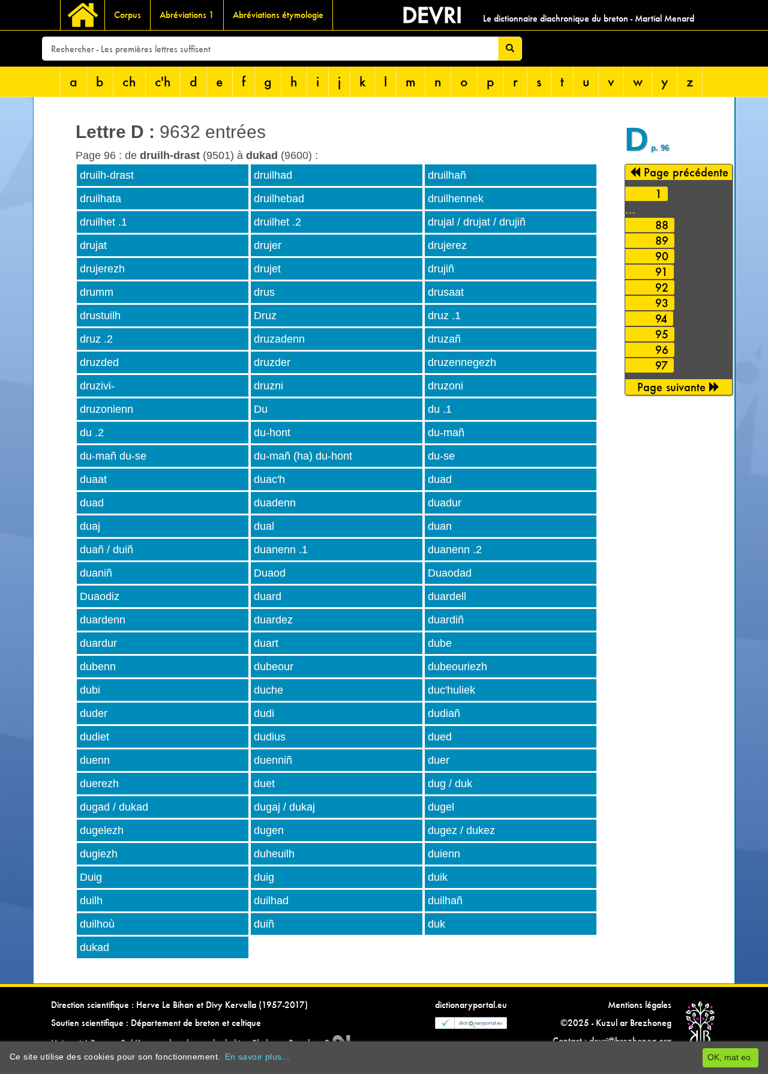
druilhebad (279, 199)
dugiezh (99, 854)
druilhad (273, 175)
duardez (273, 620)
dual (264, 526)
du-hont (272, 433)
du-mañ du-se (113, 456)
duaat (93, 479)
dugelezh (102, 830)
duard (267, 596)
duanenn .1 (281, 550)
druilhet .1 (103, 222)
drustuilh (100, 316)
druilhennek (456, 199)
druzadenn (279, 339)
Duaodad (450, 573)
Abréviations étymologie (278, 14)
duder (93, 713)
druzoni (445, 386)
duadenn (275, 503)
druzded (99, 362)
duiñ (264, 924)
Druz (265, 316)
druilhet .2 (277, 222)
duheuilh (274, 854)
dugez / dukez (461, 830)
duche (268, 690)
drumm (96, 292)
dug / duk (450, 784)
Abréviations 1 (187, 14)
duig (264, 877)
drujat (93, 245)
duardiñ (446, 620)
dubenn (98, 667)
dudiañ (444, 713)
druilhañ (447, 175)
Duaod (270, 573)
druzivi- (97, 386)
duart (266, 643)
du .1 (440, 409)
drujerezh (102, 269)
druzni (268, 386)
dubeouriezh (457, 667)
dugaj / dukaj (284, 807)
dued (440, 737)
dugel (441, 807)
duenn (95, 760)
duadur (444, 503)
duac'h (269, 479)
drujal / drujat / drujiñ (477, 222)
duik (438, 877)
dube (440, 643)
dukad (94, 947)
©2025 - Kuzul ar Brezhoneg (615, 1022)
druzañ (444, 339)
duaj (90, 526)
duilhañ (445, 901)
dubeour (273, 667)
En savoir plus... (257, 1056)
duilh (91, 901)
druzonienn (106, 409)
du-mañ (446, 433)
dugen (269, 830)
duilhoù (97, 924)
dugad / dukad (114, 807)
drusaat (446, 292)
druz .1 (444, 316)
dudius (270, 737)
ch (129, 81)
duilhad (271, 901)
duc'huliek (451, 690)
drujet (267, 269)
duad (440, 479)
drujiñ (441, 269)
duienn (444, 854)
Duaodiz (99, 596)
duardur (98, 643)
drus (264, 292)
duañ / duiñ (106, 550)
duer (438, 760)
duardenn (102, 620)
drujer (267, 245)
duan (440, 526)
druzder (272, 362)
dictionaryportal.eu (471, 1004)
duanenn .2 (455, 550)
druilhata (100, 199)
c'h (163, 81)
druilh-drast (107, 175)
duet (264, 784)
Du (261, 409)
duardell (447, 596)
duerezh (99, 784)
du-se (441, 456)
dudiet (94, 737)
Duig (91, 877)
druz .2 (96, 339)
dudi (264, 713)
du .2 (92, 433)
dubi (90, 690)
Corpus (127, 14)
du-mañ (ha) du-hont (303, 456)
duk (436, 924)
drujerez (447, 245)
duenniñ (273, 760)
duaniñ (96, 573)
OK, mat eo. (730, 1057)
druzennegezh (462, 362)
